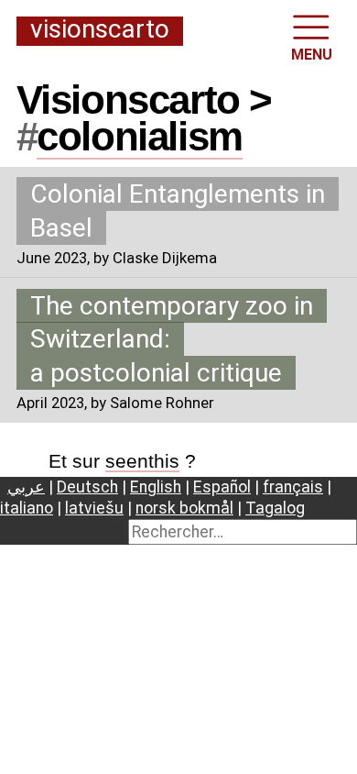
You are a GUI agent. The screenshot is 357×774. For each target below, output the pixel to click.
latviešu (94, 508)
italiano (26, 508)
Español (222, 487)
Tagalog (275, 508)
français (293, 487)
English (155, 487)
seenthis (142, 460)
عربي (26, 487)
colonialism (140, 136)
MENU (311, 54)
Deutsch (87, 487)
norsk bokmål (184, 508)
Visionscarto (99, 30)
